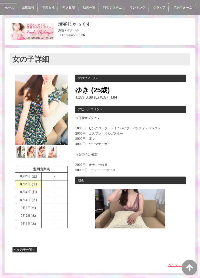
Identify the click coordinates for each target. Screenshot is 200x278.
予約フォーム (182, 7)
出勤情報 (28, 7)
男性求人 (75, 23)
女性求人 (54, 23)
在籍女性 (48, 7)
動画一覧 (89, 7)
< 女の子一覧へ (24, 249)
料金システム (112, 7)
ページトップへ (179, 265)
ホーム (9, 8)
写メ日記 (69, 7)
